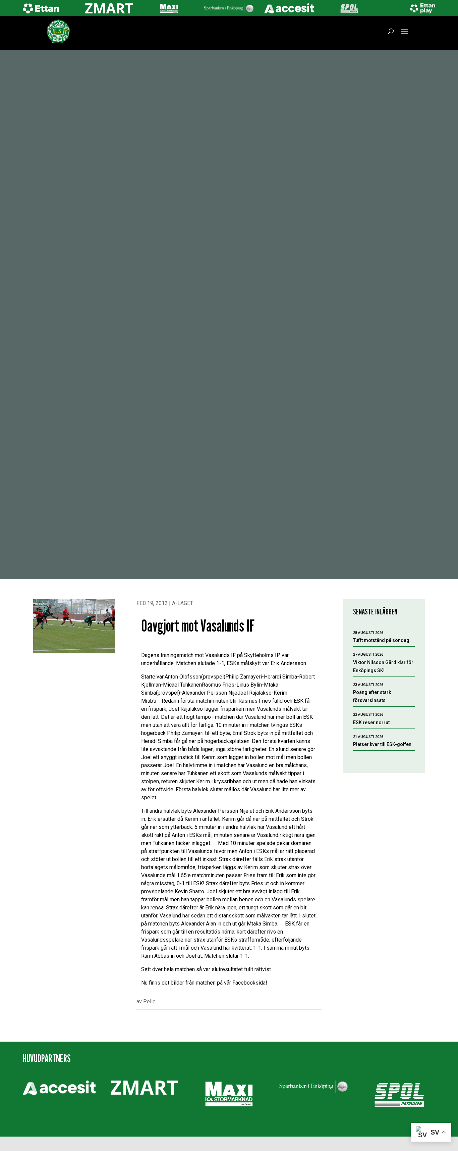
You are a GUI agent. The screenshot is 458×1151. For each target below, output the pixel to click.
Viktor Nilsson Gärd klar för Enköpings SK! (383, 666)
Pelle (149, 1001)
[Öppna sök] (391, 31)
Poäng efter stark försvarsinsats (372, 696)
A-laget (182, 603)
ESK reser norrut (371, 722)
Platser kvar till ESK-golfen (382, 744)
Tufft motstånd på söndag (381, 640)
